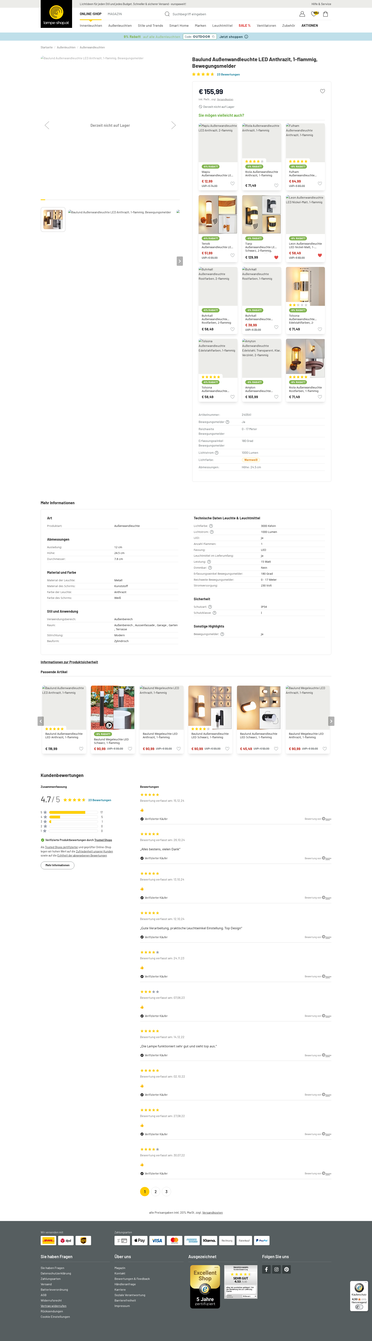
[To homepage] (56, 14)
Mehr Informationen (58, 865)
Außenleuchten (120, 25)
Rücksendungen (52, 1311)
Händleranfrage (125, 1284)
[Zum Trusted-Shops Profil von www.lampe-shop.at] (222, 1286)
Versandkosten (225, 99)
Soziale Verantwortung (130, 1295)
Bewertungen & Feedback (132, 1278)
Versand (46, 1284)
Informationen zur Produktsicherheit (69, 662)
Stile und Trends (150, 25)
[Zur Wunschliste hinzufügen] (322, 91)
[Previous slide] (41, 261)
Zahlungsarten (51, 1278)
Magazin (115, 14)
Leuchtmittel (222, 25)
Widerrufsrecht (51, 1300)
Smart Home (179, 25)
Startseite (47, 47)
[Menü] (365, 1283)
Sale (245, 25)
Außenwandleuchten (92, 47)
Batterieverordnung (54, 1289)
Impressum (122, 1306)
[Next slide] (180, 261)
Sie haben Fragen (52, 1268)
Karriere (120, 1289)
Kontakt (120, 1273)
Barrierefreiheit (125, 1300)
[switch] (359, 1307)
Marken (200, 25)
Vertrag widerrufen (53, 1306)
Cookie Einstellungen (55, 1316)
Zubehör (288, 25)
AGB (43, 1295)
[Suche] (167, 14)
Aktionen (309, 25)
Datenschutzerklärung (56, 1273)
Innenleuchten (91, 25)
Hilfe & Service (321, 4)
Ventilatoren (266, 25)
